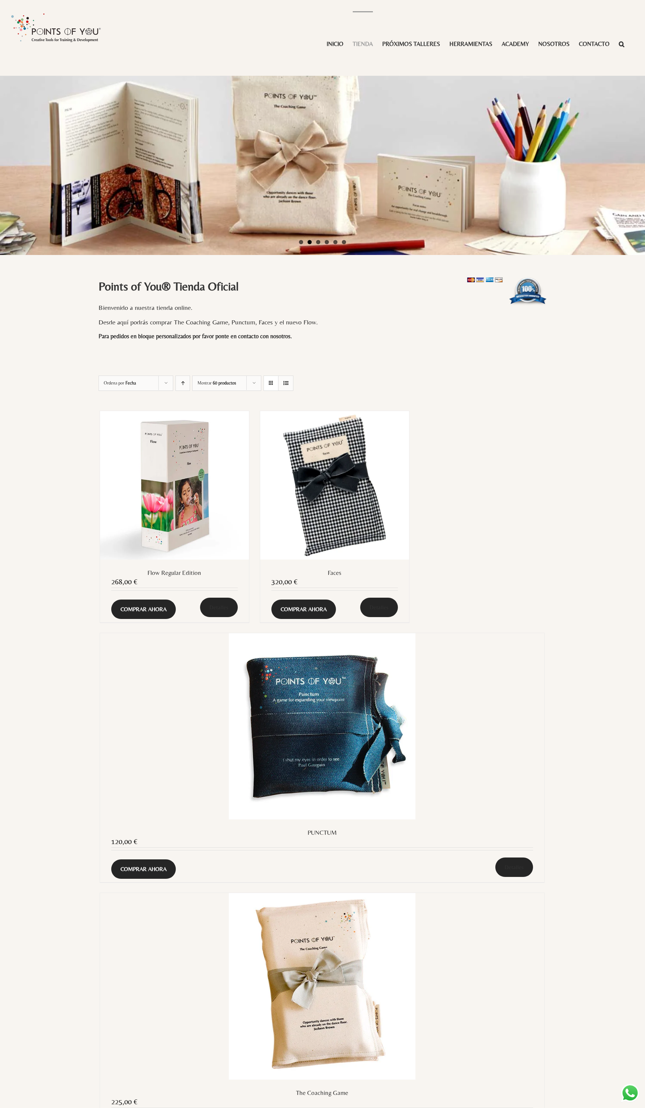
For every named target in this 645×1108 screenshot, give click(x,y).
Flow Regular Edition (174, 572)
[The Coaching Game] (322, 986)
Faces (334, 572)
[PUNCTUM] (322, 726)
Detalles (218, 607)
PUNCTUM (322, 832)
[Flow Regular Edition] (174, 485)
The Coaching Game (322, 1092)
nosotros (280, 336)
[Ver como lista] (285, 383)
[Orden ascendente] (182, 383)
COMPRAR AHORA (143, 609)
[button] (621, 43)
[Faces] (334, 485)
